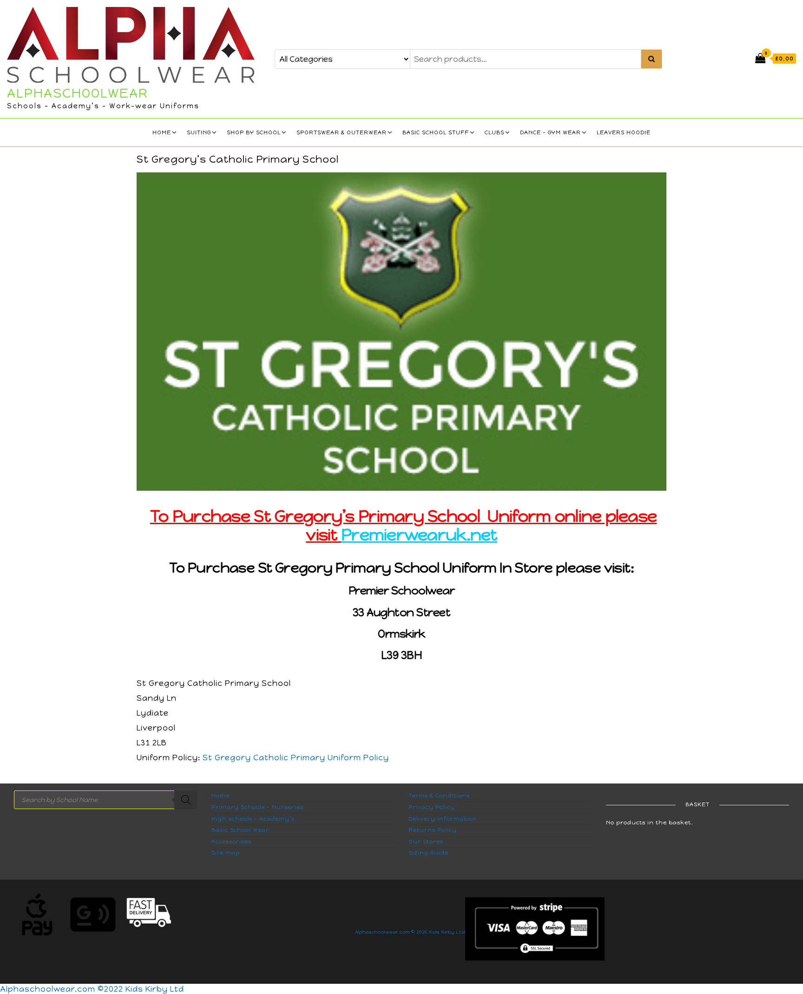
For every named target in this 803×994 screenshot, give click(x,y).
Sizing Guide (428, 852)
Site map (225, 852)
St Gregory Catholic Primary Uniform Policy (296, 757)
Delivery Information (442, 819)
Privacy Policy (431, 807)
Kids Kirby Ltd (154, 989)
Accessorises (231, 841)
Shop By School (254, 132)
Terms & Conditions (439, 795)
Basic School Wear (240, 830)
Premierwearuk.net (419, 535)
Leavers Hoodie (624, 132)
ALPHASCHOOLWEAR (77, 93)
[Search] (185, 799)
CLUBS (494, 132)
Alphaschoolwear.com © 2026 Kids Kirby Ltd (410, 932)
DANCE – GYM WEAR (550, 132)
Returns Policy (432, 830)
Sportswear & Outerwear (341, 132)
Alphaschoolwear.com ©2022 (62, 989)
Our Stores (425, 841)
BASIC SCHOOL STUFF (435, 132)
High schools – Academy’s (253, 819)
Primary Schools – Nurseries (257, 807)
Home (161, 132)
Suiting (199, 132)
